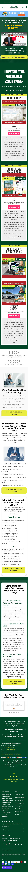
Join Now (21, 2)
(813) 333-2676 (10, 748)
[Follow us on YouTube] (15, 844)
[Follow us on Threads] (9, 844)
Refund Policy (18, 808)
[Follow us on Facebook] (3, 844)
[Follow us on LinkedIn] (21, 844)
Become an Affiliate (20, 797)
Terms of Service (19, 803)
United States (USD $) (7, 849)
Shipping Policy (16, 761)
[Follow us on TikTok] (18, 844)
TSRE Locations (19, 794)
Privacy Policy (16, 763)
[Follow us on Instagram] (12, 844)
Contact (17, 814)
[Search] (4, 7)
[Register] (21, 829)
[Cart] (25, 7)
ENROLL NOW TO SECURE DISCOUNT (14, 57)
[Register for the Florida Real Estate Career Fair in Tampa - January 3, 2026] (14, 14)
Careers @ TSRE (19, 800)
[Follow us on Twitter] (6, 844)
